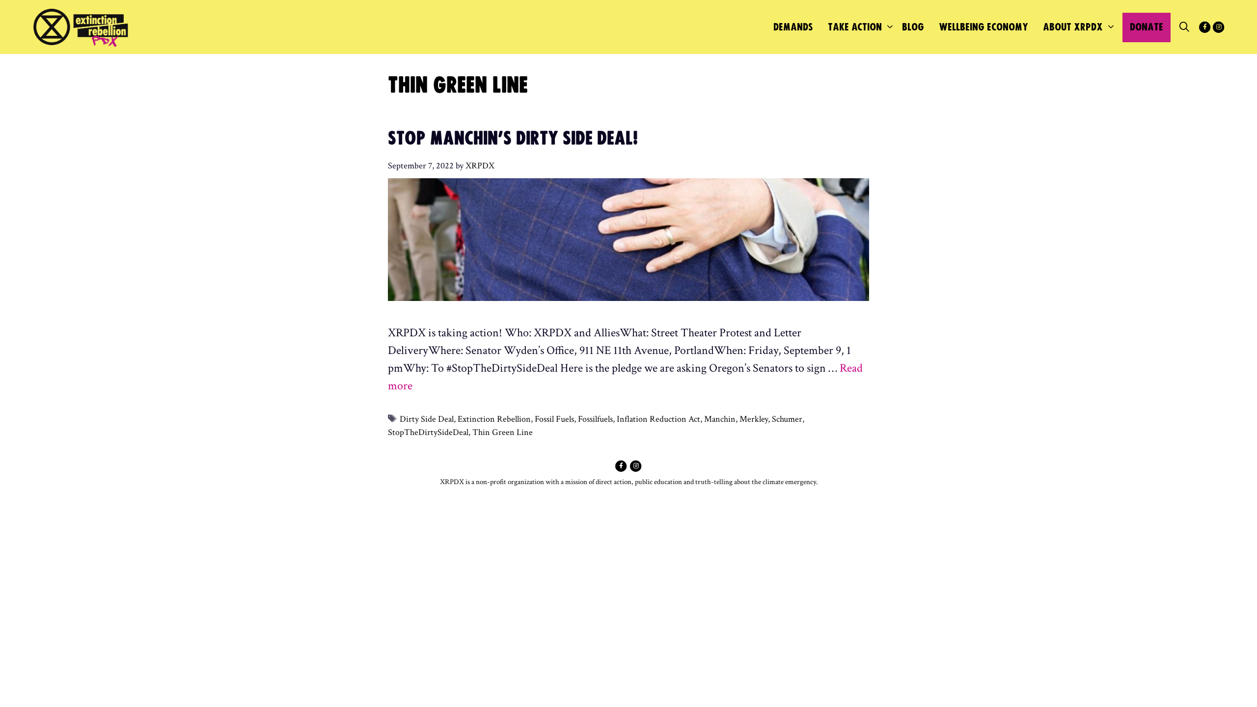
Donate (1146, 27)
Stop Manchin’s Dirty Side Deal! (513, 139)
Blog (913, 27)
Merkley (753, 419)
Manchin (720, 419)
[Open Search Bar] (1184, 27)
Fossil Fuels (554, 419)
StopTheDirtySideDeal (428, 432)
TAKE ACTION (855, 27)
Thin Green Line (502, 432)
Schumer (787, 419)
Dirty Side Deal (427, 419)
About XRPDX (1073, 27)
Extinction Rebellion (494, 419)
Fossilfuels (595, 419)
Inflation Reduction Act (658, 419)
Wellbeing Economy (983, 27)
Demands (793, 27)
